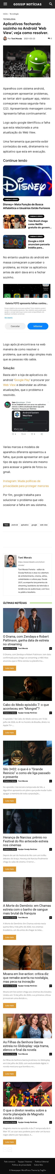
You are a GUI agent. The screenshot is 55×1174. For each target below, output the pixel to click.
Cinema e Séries (10, 648)
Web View (9, 385)
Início (5, 13)
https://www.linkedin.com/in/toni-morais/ (31, 563)
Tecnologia (14, 13)
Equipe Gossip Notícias (27, 713)
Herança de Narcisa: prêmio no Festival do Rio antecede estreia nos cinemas (25, 841)
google (34, 525)
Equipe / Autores (25, 1161)
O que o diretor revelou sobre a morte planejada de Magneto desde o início (24, 1114)
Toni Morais (16, 39)
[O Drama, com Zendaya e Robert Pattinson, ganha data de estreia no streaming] (27, 620)
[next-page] (10, 1150)
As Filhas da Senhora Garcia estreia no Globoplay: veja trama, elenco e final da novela (26, 1046)
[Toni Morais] (5, 39)
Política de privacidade (21, 1165)
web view (44, 525)
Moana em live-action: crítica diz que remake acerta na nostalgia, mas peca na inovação (25, 977)
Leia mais (9, 668)
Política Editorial (42, 1161)
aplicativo (25, 525)
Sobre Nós (38, 1165)
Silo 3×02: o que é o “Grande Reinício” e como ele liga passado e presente (26, 773)
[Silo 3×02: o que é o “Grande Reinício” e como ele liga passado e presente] (27, 753)
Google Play (22, 380)
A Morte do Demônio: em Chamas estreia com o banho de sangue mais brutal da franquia (27, 909)
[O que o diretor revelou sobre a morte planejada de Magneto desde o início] (27, 1094)
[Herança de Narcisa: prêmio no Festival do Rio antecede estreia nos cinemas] (27, 821)
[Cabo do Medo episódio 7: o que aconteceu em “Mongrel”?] (27, 688)
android (14, 525)
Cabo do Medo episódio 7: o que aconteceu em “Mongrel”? (26, 706)
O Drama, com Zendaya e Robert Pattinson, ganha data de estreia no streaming (26, 640)
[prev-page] (5, 1150)
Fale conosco (9, 1161)
